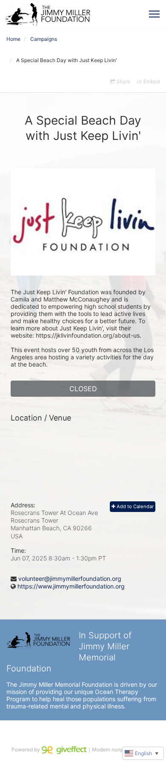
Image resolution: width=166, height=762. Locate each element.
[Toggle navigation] (154, 14)
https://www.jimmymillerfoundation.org (71, 586)
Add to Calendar (134, 506)
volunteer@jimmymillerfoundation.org (69, 578)
